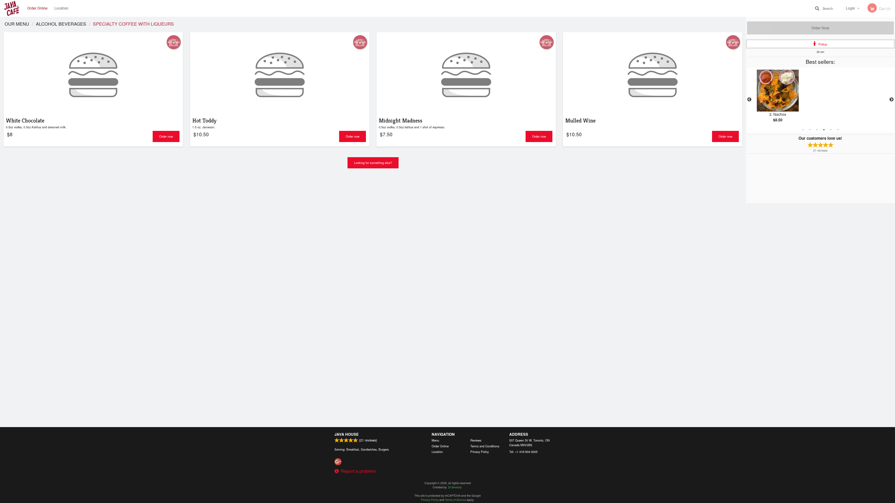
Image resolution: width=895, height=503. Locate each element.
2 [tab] (810, 129)
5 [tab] (831, 129)
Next (891, 99)
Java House (346, 434)
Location (61, 8)
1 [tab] (803, 129)
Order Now (820, 28)
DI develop (455, 487)
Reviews (475, 440)
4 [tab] (824, 129)
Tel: (523, 451)
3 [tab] (817, 129)
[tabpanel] (820, 99)
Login (850, 8)
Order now (166, 136)
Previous (749, 99)
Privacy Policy (479, 451)
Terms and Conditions (484, 446)
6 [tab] (838, 129)
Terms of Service (455, 500)
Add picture (174, 42)
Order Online (37, 8)
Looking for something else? (373, 162)
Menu (435, 440)
